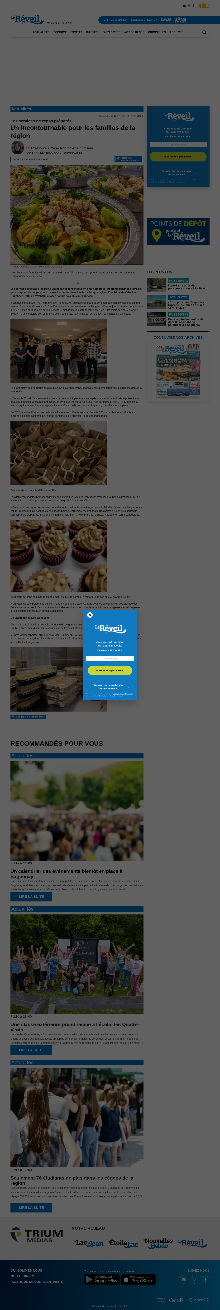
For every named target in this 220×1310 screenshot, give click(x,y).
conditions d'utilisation (99, 696)
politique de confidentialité (123, 694)
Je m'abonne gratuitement (110, 670)
